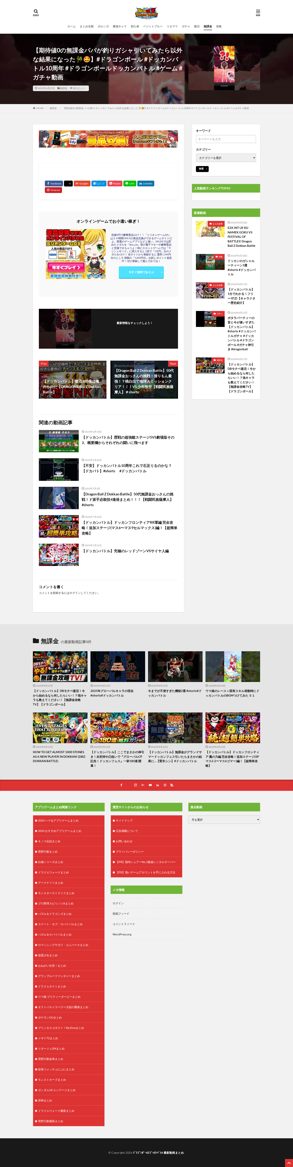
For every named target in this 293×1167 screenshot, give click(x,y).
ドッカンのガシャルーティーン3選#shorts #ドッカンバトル (242, 267)
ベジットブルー (153, 26)
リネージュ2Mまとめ (51, 1048)
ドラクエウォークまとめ (53, 872)
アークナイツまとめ (50, 882)
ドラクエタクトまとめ (52, 986)
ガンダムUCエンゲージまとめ (57, 1090)
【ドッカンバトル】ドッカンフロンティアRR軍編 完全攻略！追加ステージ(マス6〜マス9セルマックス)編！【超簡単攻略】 (129, 527)
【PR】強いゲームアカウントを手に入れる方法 (145, 872)
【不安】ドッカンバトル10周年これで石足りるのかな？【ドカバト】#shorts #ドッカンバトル (127, 468)
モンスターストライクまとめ (56, 893)
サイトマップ (124, 820)
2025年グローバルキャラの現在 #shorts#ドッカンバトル (112, 693)
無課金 (208, 26)
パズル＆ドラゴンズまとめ (55, 913)
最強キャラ (120, 26)
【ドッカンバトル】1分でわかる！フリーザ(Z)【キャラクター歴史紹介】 (241, 296)
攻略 (219, 26)
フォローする (134, 328)
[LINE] (129, 183)
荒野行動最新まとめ (50, 1121)
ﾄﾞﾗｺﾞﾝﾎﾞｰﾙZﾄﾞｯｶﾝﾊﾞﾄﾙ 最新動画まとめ (158, 1152)
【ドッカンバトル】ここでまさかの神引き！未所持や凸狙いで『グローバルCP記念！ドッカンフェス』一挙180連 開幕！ (117, 758)
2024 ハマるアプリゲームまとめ (58, 820)
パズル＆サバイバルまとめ (55, 934)
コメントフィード (124, 924)
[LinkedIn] (145, 183)
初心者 (135, 26)
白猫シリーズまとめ (50, 862)
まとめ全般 (87, 26)
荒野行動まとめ (48, 851)
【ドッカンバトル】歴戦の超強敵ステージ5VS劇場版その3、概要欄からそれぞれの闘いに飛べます (128, 440)
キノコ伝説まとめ (49, 841)
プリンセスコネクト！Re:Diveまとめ (61, 1027)
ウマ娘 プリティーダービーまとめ (59, 996)
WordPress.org (122, 934)
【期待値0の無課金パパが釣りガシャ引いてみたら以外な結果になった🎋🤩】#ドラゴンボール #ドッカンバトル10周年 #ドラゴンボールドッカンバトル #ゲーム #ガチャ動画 (156, 108)
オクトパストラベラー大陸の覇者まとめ (63, 1007)
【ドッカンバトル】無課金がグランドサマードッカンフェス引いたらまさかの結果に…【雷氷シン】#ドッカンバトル (175, 756)
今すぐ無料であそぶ (141, 272)
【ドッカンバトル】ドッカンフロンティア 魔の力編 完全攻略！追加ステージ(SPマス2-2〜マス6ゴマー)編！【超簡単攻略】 (232, 758)
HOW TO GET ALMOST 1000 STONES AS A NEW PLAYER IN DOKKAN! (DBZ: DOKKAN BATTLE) (59, 756)
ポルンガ (103, 26)
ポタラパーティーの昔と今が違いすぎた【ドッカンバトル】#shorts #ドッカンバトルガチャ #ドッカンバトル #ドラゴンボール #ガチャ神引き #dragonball (242, 333)
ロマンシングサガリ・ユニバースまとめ (63, 945)
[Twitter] (68, 184)
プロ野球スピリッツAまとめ (56, 903)
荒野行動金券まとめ (50, 1059)
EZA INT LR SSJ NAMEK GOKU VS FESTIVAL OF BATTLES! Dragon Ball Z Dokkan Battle (241, 236)
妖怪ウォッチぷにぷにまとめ (56, 1069)
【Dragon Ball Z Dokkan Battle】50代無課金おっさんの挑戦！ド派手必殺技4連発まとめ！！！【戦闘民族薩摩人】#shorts (127, 499)
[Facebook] (54, 183)
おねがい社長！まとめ (52, 965)
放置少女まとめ (48, 955)
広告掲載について (127, 830)
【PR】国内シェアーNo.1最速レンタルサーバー (146, 862)
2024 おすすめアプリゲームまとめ (59, 830)
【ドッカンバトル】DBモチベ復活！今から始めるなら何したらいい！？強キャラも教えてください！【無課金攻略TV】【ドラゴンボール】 (242, 377)
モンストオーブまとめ (52, 1079)
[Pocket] (114, 183)
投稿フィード (121, 913)
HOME (40, 108)
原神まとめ (45, 1100)
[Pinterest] (53, 190)
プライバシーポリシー (130, 851)
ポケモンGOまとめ (50, 1017)
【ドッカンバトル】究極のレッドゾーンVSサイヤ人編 (125, 551)
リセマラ (172, 26)
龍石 (197, 26)
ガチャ (186, 26)
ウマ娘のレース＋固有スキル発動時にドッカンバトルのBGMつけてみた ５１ (232, 693)
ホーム (71, 26)
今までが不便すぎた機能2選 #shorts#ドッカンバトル (175, 693)
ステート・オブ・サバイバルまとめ (60, 924)
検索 (201, 168)
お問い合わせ (124, 841)
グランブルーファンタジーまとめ (59, 976)
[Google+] (82, 183)
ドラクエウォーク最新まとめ (56, 1110)
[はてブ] (98, 183)
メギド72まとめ (48, 1038)
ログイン (75, 592)
